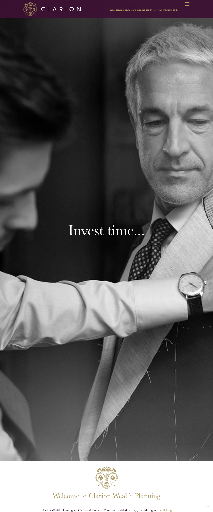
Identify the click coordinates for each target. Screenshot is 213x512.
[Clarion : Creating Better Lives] (54, 8)
